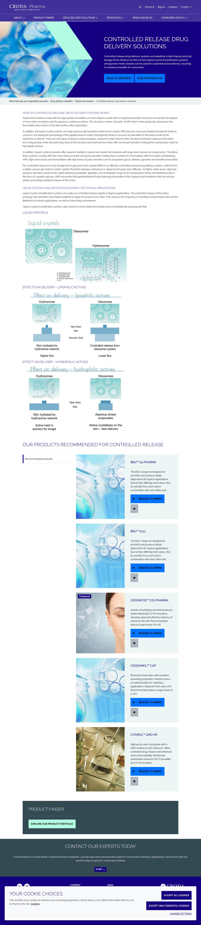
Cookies (35, 903)
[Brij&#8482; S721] (100, 556)
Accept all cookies (176, 895)
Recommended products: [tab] (39, 458)
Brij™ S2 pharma (143, 462)
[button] (19, 17)
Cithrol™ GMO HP (144, 735)
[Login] (134, 508)
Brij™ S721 (138, 531)
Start (99, 869)
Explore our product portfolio (52, 824)
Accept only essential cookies (169, 905)
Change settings (181, 913)
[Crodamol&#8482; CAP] (100, 690)
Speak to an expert (119, 78)
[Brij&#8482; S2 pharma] (100, 487)
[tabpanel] (127, 623)
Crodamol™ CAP (143, 665)
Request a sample (150, 498)
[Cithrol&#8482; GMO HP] (100, 759)
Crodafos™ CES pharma (149, 600)
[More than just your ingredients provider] (27, 6)
